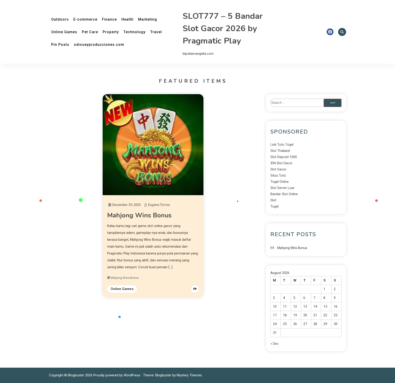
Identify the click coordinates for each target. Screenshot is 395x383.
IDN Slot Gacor (281, 163)
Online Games (64, 32)
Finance (109, 19)
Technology (134, 32)
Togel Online (279, 182)
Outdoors (60, 19)
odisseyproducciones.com (99, 44)
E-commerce (85, 19)
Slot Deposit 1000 (283, 157)
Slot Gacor (278, 169)
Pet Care (90, 32)
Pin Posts (60, 44)
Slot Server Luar (282, 188)
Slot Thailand (280, 151)
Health (127, 19)
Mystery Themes (189, 375)
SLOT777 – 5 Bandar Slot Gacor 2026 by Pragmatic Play (223, 29)
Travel (156, 32)
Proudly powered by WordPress (117, 375)
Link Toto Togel (282, 144)
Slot (273, 200)
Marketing (147, 19)
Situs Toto (278, 175)
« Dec (274, 344)
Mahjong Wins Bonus (139, 215)
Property (111, 32)
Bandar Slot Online (284, 194)
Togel (274, 206)
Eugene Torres (159, 205)
